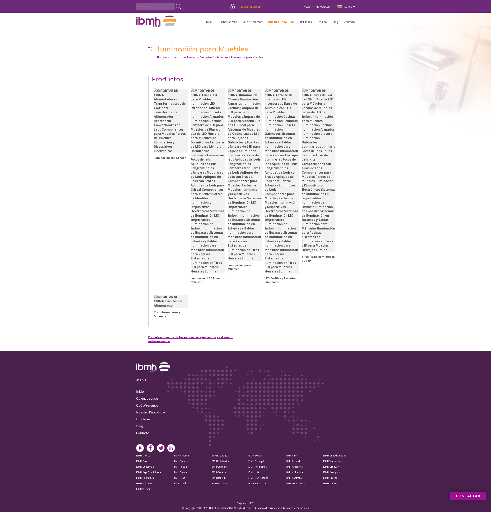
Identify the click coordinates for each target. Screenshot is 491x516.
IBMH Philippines (257, 466)
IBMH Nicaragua (219, 455)
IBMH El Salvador (220, 461)
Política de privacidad (269, 508)
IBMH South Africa (295, 483)
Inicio (209, 22)
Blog (335, 22)
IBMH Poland (293, 461)
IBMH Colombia (294, 472)
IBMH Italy (291, 455)
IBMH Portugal (256, 461)
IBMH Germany (219, 466)
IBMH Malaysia (219, 483)
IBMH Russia (180, 466)
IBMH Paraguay (331, 472)
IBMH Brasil (180, 478)
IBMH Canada (218, 472)
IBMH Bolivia (255, 455)
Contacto (349, 22)
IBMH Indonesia (144, 483)
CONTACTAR (468, 496)
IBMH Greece (330, 478)
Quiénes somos (147, 398)
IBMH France (180, 472)
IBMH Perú (141, 461)
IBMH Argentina (294, 466)
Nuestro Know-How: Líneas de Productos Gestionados (195, 57)
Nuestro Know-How (150, 412)
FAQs (307, 6)
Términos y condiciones (296, 508)
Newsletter (323, 6)
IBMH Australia (294, 478)
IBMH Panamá (181, 455)
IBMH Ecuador (181, 461)
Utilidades (143, 419)
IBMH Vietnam (143, 489)
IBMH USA (253, 472)
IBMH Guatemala (145, 466)
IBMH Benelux (218, 478)
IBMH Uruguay (331, 466)
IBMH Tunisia (330, 483)
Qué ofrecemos (147, 405)
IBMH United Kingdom (335, 455)
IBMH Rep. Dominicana (148, 472)
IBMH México (143, 455)
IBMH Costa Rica (145, 478)
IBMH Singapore (257, 483)
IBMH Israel (180, 483)
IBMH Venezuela (332, 461)
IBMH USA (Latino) (258, 478)
